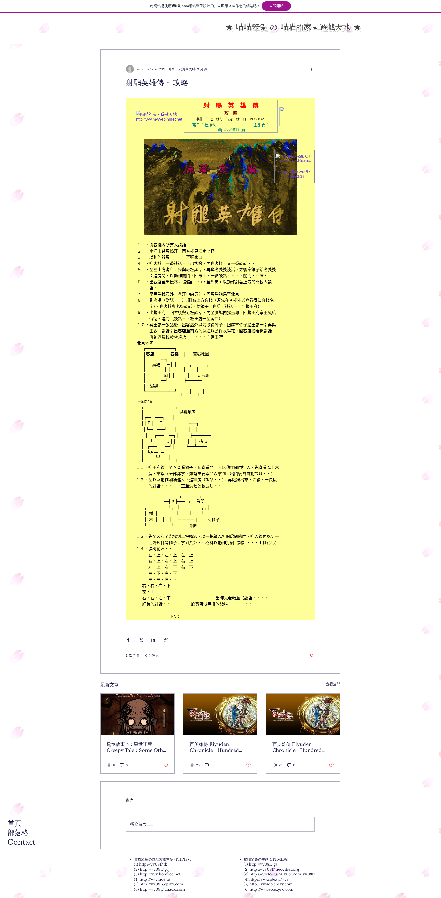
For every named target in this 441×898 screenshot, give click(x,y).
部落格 (18, 832)
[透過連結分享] (165, 639)
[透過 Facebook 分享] (128, 639)
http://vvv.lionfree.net (160, 874)
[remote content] (220, 359)
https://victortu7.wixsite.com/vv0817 (282, 874)
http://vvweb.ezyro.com (271, 889)
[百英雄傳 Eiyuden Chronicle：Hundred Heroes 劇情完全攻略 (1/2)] (303, 714)
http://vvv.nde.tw (155, 879)
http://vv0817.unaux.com (162, 889)
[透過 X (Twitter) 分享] (140, 639)
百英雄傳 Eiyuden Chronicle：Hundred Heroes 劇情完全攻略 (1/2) (300, 748)
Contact (21, 842)
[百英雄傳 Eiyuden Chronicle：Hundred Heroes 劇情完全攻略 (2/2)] (220, 714)
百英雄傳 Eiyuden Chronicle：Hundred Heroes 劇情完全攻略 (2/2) (218, 748)
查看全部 (333, 684)
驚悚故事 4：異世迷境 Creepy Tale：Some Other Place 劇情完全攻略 (137, 748)
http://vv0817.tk (153, 864)
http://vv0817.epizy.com (161, 884)
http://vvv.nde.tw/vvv (269, 879)
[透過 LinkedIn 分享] (153, 639)
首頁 (14, 823)
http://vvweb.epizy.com (271, 884)
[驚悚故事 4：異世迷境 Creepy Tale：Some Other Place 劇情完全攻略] (137, 714)
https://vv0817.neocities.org (274, 869)
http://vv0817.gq (154, 869)
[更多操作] (312, 69)
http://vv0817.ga (263, 864)
